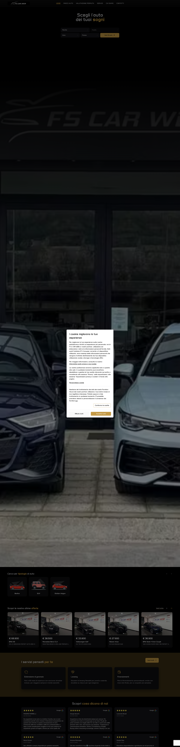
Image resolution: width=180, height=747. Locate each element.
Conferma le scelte (102, 405)
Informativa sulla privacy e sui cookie (82, 364)
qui (76, 401)
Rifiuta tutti (79, 414)
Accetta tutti (101, 414)
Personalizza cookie (76, 383)
